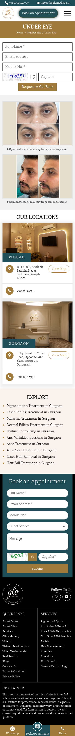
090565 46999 (26, 377)
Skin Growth (48, 661)
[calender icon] (37, 726)
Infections (47, 656)
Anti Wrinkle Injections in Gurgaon (34, 438)
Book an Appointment (38, 13)
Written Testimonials (15, 646)
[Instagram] (56, 596)
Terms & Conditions (14, 671)
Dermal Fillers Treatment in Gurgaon (35, 425)
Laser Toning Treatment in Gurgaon (34, 412)
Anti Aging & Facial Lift (55, 626)
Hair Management (52, 646)
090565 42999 (26, 290)
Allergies (46, 651)
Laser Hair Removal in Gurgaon (31, 457)
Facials (45, 641)
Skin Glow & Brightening (56, 636)
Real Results (34, 32)
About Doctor (10, 621)
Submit (37, 569)
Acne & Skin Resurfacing (56, 631)
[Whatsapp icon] (12, 728)
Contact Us (9, 666)
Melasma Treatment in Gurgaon (31, 419)
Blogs (5, 661)
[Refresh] (32, 557)
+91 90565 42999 (18, 2)
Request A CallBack (37, 87)
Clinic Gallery (10, 636)
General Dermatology (54, 666)
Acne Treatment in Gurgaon (28, 444)
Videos (6, 641)
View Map (59, 269)
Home (19, 32)
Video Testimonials (14, 651)
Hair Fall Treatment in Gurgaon (31, 463)
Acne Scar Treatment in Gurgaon (31, 450)
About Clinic (10, 626)
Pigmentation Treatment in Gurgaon (34, 406)
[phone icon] (62, 728)
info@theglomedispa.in (55, 2)
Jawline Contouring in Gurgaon (30, 431)
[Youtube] (66, 596)
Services (7, 631)
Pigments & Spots (52, 621)
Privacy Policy (11, 676)
